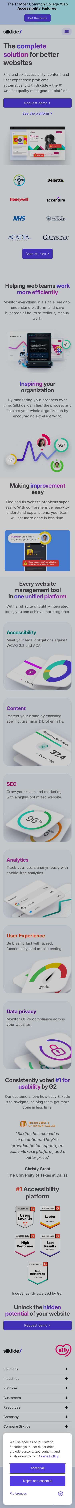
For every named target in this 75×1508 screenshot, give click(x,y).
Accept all (38, 1468)
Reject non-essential (37, 1481)
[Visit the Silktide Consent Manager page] (60, 1493)
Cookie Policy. (48, 1456)
